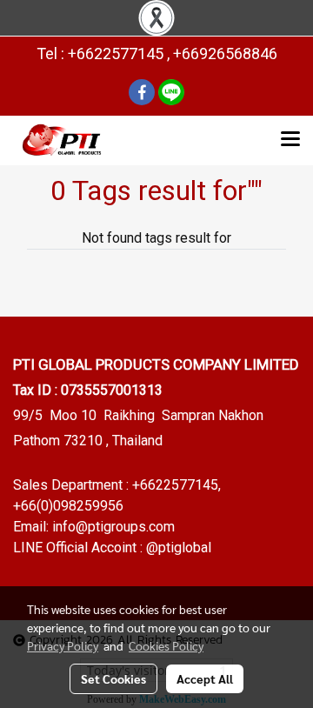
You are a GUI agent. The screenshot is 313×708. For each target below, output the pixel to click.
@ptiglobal (178, 547)
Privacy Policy (62, 645)
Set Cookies (113, 678)
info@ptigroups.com (113, 526)
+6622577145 (175, 485)
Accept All (204, 678)
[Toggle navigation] (290, 140)
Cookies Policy (166, 645)
